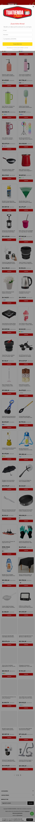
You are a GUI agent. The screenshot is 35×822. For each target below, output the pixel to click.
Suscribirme (17, 44)
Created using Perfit (17, 49)
